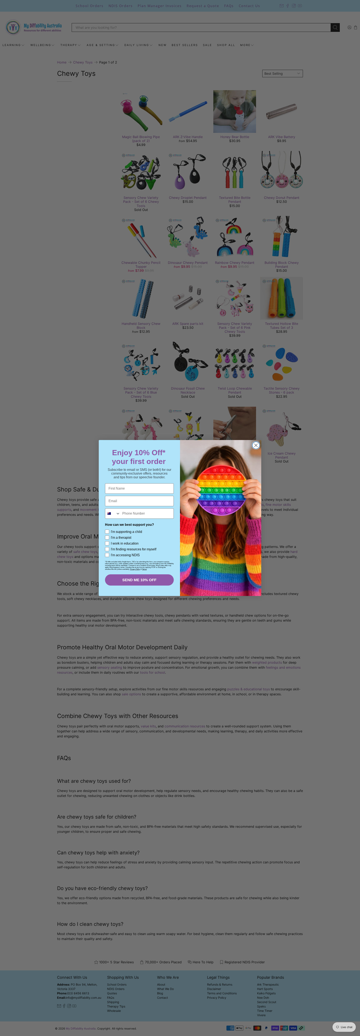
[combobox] (112, 514)
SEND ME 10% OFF (139, 580)
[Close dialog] (256, 445)
